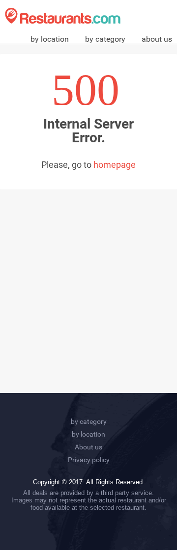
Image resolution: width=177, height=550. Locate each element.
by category (105, 39)
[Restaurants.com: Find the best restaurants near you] (62, 16)
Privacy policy (89, 460)
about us (157, 39)
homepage (114, 164)
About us (88, 447)
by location (49, 39)
